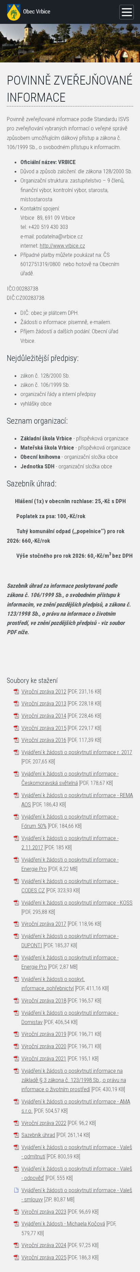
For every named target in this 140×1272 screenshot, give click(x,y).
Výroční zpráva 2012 (43, 691)
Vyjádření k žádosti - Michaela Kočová (63, 1223)
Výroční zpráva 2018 (43, 1000)
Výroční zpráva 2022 (43, 1123)
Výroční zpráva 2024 (43, 1245)
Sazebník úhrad (38, 1134)
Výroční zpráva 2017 (43, 923)
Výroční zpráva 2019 (43, 1033)
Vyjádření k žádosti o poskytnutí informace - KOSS (77, 902)
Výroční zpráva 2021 (43, 1058)
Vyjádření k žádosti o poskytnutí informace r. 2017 (76, 752)
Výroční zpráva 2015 (43, 728)
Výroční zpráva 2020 (43, 1046)
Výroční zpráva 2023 (43, 1211)
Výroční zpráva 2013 (43, 703)
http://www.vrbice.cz (62, 245)
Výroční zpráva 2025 (43, 1257)
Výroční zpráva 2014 (43, 715)
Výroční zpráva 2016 (43, 739)
